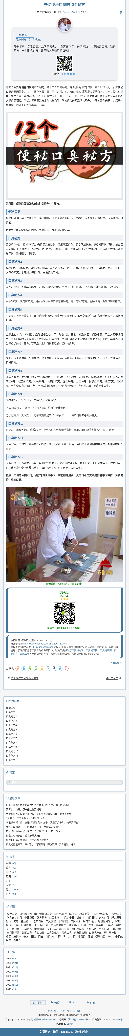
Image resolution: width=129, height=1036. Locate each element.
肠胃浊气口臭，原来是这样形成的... (24, 809)
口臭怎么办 (60, 913)
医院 (33, 936)
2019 (8, 989)
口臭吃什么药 (53, 936)
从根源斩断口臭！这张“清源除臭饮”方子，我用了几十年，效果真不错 (42, 822)
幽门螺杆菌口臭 (43, 913)
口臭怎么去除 (113, 925)
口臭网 (69, 1023)
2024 (8, 967)
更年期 (113, 932)
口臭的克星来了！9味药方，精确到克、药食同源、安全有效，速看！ (42, 844)
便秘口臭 (100, 936)
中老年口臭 (37, 921)
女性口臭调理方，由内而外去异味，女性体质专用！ (33, 826)
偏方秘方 (117, 662)
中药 (8, 863)
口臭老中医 (68, 917)
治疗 (73, 12)
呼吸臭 (81, 936)
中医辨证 (39, 929)
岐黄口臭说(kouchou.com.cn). (42, 1019)
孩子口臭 (52, 929)
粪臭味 (99, 925)
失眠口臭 (27, 932)
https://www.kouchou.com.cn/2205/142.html (44, 643)
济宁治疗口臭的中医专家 (24, 678)
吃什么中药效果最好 (80, 913)
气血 (90, 925)
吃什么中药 (13, 929)
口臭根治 (76, 921)
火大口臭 (12, 913)
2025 (8, 962)
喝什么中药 (69, 936)
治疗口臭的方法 (75, 650)
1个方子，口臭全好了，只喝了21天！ (25, 818)
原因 (8, 876)
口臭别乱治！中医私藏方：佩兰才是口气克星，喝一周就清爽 (38, 805)
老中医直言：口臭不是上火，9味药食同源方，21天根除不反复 (38, 813)
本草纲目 (63, 921)
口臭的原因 (92, 650)
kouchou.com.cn (47, 647)
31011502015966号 (113, 1019)
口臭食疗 (54, 917)
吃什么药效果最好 (56, 925)
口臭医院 (92, 917)
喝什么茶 (64, 929)
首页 (64, 12)
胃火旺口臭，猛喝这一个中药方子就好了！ (28, 839)
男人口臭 (104, 929)
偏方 (8, 867)
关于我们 (77, 1010)
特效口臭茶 (112, 678)
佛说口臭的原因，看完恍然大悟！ (23, 835)
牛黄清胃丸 (89, 921)
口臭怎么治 (53, 932)
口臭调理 (51, 921)
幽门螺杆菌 (13, 932)
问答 (8, 893)
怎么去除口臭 (14, 917)
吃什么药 (92, 929)
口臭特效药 (106, 650)
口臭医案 (26, 925)
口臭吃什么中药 (98, 932)
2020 (8, 984)
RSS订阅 (64, 1010)
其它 (8, 872)
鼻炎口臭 (39, 932)
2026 (8, 958)
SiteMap (52, 1010)
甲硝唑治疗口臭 (77, 925)
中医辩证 (29, 917)
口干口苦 (38, 925)
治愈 (8, 885)
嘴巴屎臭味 (78, 929)
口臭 (35, 647)
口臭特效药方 (101, 913)
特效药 (24, 921)
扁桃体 (17, 936)
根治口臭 (117, 913)
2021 (8, 980)
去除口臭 (24, 653)
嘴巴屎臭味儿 (105, 921)
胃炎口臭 (67, 932)
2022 (8, 976)
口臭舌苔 (27, 929)
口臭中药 (116, 929)
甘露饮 (80, 917)
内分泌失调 (80, 932)
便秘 (90, 936)
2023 (8, 971)
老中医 (17, 940)
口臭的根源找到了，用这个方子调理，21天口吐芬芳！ (34, 831)
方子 (8, 880)
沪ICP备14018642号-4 (79, 1019)
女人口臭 (104, 917)
